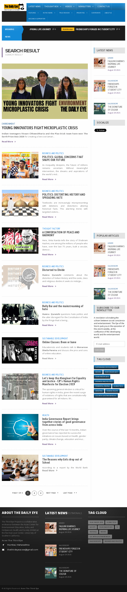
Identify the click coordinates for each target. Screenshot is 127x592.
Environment (8, 123)
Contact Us (103, 6)
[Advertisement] (109, 183)
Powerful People (102, 386)
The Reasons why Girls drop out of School (62, 460)
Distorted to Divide (53, 270)
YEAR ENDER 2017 (111, 372)
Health (45, 415)
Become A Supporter (36, 19)
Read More (7, 142)
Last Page (68, 493)
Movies (98, 372)
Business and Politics (53, 153)
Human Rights (112, 391)
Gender (110, 58)
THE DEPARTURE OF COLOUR (115, 108)
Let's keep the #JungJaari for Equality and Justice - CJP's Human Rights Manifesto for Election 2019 (64, 381)
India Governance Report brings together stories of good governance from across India (63, 422)
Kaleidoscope (64, 29)
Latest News (34, 6)
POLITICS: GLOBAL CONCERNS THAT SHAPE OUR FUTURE (62, 158)
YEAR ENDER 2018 (96, 522)
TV (117, 527)
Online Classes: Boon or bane (59, 342)
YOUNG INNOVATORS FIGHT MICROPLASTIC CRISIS (40, 127)
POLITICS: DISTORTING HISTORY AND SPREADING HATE (63, 195)
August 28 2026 (114, 113)
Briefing (99, 391)
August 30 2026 (114, 70)
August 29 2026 (114, 93)
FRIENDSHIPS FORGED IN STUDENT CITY (91, 29)
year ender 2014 (102, 377)
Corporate (96, 13)
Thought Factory (51, 228)
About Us (108, 13)
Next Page (51, 493)
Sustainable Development (55, 338)
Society (92, 527)
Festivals (93, 532)
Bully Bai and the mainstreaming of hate (62, 307)
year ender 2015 (105, 527)
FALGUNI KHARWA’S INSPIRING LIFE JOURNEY (116, 63)
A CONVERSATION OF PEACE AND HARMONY (61, 233)
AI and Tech (118, 386)
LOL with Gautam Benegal (105, 396)
